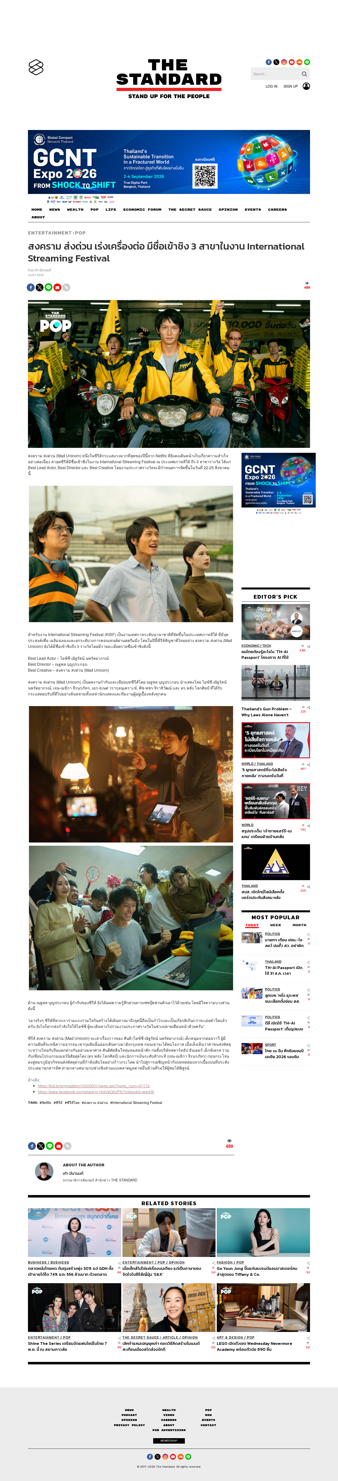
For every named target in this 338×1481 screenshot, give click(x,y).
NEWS (54, 209)
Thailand (265, 764)
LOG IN (271, 86)
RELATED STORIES (169, 1203)
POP (94, 209)
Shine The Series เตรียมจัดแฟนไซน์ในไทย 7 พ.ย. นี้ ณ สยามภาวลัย (67, 1346)
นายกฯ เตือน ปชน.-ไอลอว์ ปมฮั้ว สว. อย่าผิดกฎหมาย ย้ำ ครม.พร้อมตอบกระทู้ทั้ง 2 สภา (284, 942)
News (129, 1410)
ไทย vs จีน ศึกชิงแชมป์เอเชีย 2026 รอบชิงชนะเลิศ (284, 1053)
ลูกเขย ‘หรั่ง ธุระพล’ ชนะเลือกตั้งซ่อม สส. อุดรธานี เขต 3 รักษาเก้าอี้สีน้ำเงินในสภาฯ (282, 997)
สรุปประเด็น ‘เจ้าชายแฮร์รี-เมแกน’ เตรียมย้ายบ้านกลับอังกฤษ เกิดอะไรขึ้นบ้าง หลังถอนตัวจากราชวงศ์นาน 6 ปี (266, 833)
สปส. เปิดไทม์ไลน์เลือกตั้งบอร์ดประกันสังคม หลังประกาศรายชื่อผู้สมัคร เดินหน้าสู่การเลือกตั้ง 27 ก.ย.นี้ (264, 894)
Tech (266, 645)
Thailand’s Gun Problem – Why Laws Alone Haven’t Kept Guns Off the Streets (266, 711)
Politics (272, 934)
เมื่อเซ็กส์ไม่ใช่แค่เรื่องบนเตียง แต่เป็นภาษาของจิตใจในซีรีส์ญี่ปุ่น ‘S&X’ (161, 1271)
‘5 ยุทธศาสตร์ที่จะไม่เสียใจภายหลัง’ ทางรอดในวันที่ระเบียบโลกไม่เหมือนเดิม (264, 772)
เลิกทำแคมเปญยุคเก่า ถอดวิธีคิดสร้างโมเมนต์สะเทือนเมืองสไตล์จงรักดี (161, 1346)
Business (37, 1262)
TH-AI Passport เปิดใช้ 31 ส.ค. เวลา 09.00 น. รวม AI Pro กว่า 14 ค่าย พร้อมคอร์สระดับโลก (284, 970)
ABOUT (38, 217)
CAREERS (277, 209)
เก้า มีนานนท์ (42, 270)
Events (208, 1420)
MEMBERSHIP (169, 1440)
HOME (36, 209)
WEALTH (75, 209)
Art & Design (230, 1337)
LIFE (110, 209)
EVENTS (253, 209)
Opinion (177, 1262)
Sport (270, 1045)
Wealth (169, 1410)
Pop (208, 1410)
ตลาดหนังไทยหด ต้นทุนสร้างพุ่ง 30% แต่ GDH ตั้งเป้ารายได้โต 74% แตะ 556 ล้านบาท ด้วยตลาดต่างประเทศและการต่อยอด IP (70, 1271)
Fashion (225, 1262)
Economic (250, 645)
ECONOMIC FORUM (142, 209)
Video (168, 1415)
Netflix (46, 1102)
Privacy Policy (129, 1425)
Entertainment (50, 232)
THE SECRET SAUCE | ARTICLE (150, 1337)
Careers (169, 1420)
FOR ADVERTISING (169, 1430)
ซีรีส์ (59, 1102)
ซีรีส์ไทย (73, 1102)
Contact (208, 1425)
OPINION (228, 209)
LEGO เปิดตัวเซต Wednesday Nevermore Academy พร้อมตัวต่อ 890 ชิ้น (254, 1346)
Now (208, 1415)
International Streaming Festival (137, 1102)
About (168, 1425)
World (247, 764)
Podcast (129, 1415)
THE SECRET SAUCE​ (190, 209)
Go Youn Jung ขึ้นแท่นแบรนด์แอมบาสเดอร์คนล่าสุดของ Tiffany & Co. (257, 1271)
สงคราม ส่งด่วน (96, 1102)
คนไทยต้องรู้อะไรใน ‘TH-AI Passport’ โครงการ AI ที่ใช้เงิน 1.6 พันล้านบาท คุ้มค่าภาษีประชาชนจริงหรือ (266, 654)
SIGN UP (291, 86)
